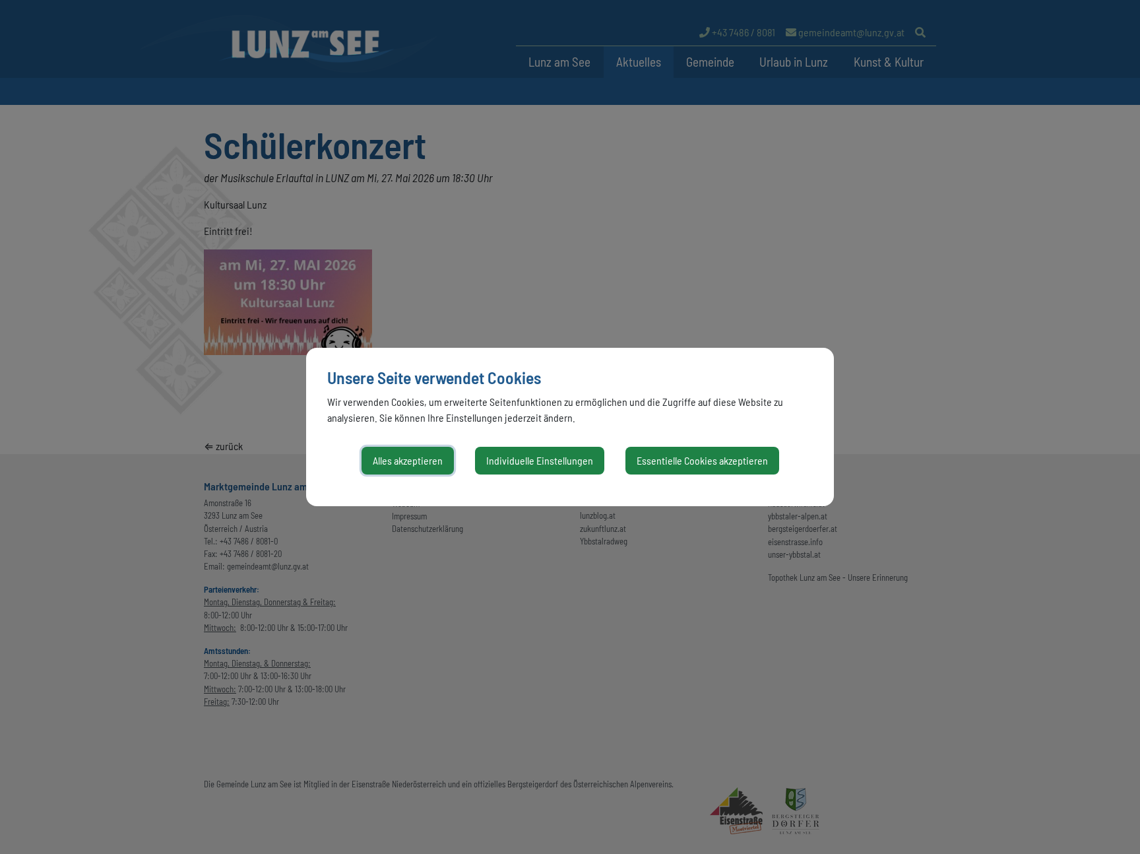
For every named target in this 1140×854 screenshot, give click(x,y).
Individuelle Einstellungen (539, 460)
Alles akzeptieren (408, 460)
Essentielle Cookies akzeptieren (702, 460)
